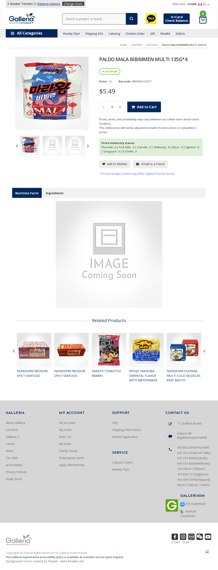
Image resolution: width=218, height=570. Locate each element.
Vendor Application (125, 437)
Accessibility (14, 465)
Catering (114, 34)
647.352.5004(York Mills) (194, 453)
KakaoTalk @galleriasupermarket (192, 435)
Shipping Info (94, 34)
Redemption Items (72, 458)
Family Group (68, 451)
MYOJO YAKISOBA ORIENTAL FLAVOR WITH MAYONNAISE (143, 375)
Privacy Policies (16, 472)
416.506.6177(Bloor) (191, 469)
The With (12, 458)
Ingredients (55, 193)
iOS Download (195, 504)
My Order (65, 430)
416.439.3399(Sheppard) (193, 480)
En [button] (205, 4)
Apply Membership (72, 465)
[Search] (132, 19)
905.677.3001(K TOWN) (193, 485)
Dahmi (180, 34)
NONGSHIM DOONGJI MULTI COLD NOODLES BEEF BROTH (184, 375)
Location (12, 430)
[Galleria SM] (22, 18)
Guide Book (14, 479)
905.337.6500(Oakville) (192, 458)
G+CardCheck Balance (176, 19)
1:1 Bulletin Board (189, 423)
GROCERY (136, 44)
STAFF (176, 542)
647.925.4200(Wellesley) (193, 463)
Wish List (65, 437)
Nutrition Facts (27, 193)
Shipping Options (48, 4)
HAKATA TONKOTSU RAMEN (106, 373)
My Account (67, 423)
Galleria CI (13, 437)
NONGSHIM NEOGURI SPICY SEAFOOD (32, 373)
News (10, 451)
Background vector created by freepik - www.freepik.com (45, 561)
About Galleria (15, 423)
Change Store (73, 4)
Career (10, 444)
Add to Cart (147, 107)
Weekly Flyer (71, 34)
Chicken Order (135, 34)
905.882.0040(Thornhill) (193, 447)
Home (123, 44)
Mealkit (165, 34)
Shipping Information (126, 430)
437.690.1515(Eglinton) (192, 474)
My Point (65, 444)
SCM (185, 542)
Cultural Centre (122, 462)
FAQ (115, 423)
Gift (152, 34)
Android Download (188, 513)
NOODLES (152, 44)
